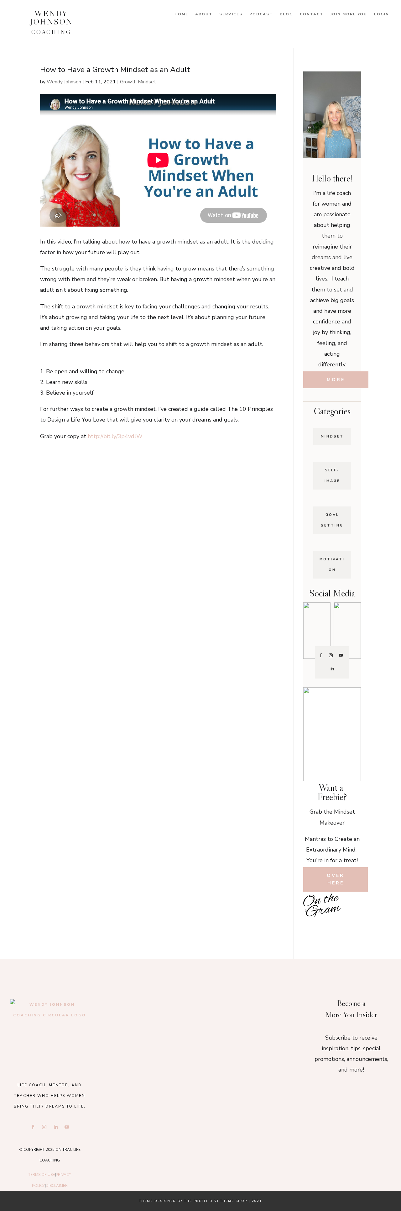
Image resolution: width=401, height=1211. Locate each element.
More (336, 380)
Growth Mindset (138, 81)
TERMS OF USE (41, 1174)
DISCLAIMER (57, 1185)
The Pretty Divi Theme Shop (215, 1201)
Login (381, 14)
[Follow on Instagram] (331, 655)
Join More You (348, 14)
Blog (286, 14)
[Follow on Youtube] (341, 655)
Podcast (261, 14)
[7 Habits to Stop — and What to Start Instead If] (312, 926)
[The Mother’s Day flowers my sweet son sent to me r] (200, 1008)
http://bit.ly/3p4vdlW (115, 436)
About (203, 14)
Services (230, 14)
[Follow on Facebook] (321, 655)
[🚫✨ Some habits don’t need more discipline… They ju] (351, 926)
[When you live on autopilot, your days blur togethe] (351, 913)
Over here (335, 879)
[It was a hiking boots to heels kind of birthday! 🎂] (138, 1008)
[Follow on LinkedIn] (332, 669)
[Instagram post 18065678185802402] (331, 926)
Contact (311, 14)
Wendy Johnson (64, 81)
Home (181, 14)
